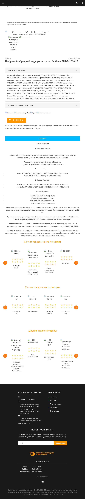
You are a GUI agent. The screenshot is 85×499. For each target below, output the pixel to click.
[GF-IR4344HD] (20, 297)
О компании (54, 411)
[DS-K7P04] (50, 251)
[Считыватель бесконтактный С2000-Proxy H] (17, 254)
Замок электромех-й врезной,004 (33, 270)
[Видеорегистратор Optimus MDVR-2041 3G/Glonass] (55, 345)
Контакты (53, 397)
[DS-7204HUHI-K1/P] (39, 342)
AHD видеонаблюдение (32, 22)
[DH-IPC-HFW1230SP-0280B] (66, 253)
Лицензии (54, 407)
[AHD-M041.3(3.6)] (69, 297)
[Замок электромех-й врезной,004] (33, 253)
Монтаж (53, 400)
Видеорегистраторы (46, 22)
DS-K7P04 (49, 263)
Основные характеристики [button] (20, 105)
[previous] (5, 263)
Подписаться (60, 443)
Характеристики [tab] (42, 143)
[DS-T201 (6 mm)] (53, 297)
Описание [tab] (42, 138)
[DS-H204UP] (72, 340)
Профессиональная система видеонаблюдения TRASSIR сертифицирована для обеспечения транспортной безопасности (29, 408)
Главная (9, 22)
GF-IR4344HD (20, 311)
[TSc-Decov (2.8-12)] (37, 297)
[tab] (42, 70)
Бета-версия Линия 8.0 (27, 399)
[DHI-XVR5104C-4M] (22, 341)
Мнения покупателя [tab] (42, 148)
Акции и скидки (56, 404)
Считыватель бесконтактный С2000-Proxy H (17, 272)
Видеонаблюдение (18, 22)
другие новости (24, 423)
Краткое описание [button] (16, 70)
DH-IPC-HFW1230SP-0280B (66, 270)
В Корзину (18, 120)
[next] (76, 263)
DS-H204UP (72, 352)
